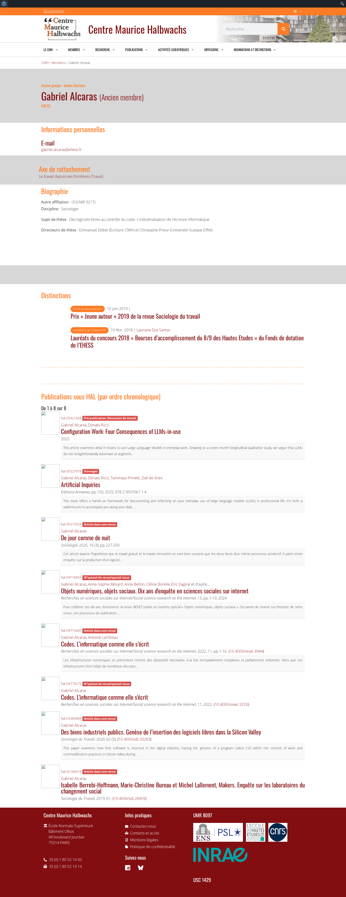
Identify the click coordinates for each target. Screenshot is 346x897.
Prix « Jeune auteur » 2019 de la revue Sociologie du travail (135, 315)
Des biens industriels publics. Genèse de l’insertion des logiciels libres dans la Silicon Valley (161, 731)
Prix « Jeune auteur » (87, 309)
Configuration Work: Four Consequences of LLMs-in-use (121, 431)
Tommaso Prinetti (125, 477)
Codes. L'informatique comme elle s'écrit (104, 696)
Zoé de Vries (151, 477)
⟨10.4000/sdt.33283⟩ (134, 739)
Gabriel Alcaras (73, 425)
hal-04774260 (71, 630)
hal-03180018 (71, 771)
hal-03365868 (71, 718)
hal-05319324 (71, 524)
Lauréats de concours (89, 330)
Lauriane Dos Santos (153, 330)
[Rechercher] (283, 29)
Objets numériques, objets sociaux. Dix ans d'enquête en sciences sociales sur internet (155, 590)
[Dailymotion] (128, 867)
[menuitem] (4, 4)
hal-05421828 (71, 418)
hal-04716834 (71, 577)
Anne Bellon (134, 584)
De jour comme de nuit (85, 537)
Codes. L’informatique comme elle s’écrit (105, 643)
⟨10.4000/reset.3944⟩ (246, 651)
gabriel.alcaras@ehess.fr (61, 149)
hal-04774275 (71, 683)
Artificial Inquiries (80, 484)
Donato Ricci (98, 425)
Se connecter (54, 10)
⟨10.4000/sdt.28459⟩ (129, 798)
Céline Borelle (158, 584)
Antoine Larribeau (103, 637)
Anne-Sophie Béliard (105, 584)
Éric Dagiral (180, 584)
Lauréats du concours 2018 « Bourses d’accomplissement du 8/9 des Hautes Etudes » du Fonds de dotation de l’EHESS (187, 341)
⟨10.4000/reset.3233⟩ (231, 704)
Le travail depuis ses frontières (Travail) (71, 176)
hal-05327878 (71, 471)
